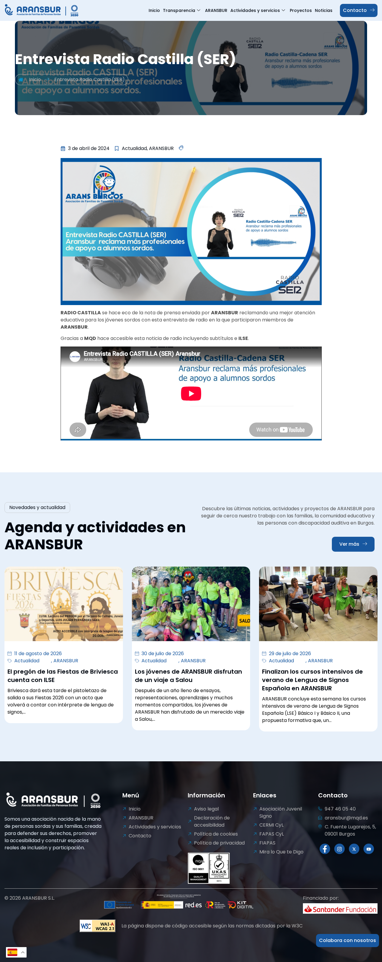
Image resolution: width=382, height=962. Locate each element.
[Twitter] (354, 849)
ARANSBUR (216, 10)
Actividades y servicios (255, 10)
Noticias (323, 10)
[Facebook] (325, 849)
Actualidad (26, 660)
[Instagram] (339, 849)
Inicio (154, 10)
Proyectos (301, 10)
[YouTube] (368, 849)
